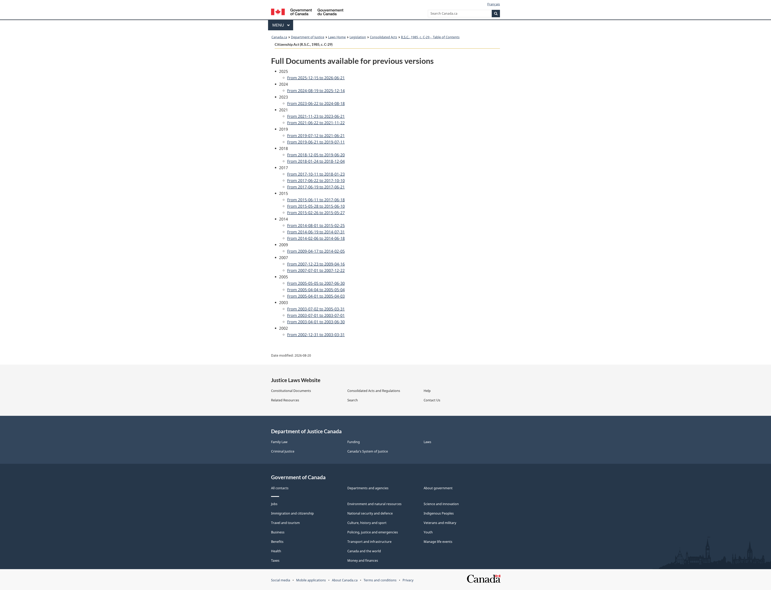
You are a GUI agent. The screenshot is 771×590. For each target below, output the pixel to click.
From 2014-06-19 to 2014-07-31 (316, 232)
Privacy (408, 580)
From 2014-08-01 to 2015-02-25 (316, 225)
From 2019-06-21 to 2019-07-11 (316, 142)
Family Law (279, 442)
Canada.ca (279, 37)
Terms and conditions (380, 580)
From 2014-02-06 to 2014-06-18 (316, 238)
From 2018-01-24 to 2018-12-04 (316, 161)
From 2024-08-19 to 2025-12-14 (316, 90)
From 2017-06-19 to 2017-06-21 (316, 187)
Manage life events (438, 541)
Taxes (275, 560)
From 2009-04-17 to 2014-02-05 (316, 251)
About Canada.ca (345, 580)
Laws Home (337, 37)
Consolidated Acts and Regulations (373, 391)
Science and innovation (441, 504)
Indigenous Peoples (439, 513)
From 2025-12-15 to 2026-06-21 (316, 77)
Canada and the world (364, 551)
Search (352, 400)
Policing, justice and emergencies (372, 532)
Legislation (358, 37)
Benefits (277, 541)
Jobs (274, 504)
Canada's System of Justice (367, 451)
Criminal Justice (282, 451)
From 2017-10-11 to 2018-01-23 (316, 174)
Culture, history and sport (367, 523)
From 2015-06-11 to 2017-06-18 (316, 199)
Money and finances (362, 560)
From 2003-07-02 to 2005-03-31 (316, 309)
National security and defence (370, 513)
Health (276, 551)
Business (278, 532)
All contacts (280, 488)
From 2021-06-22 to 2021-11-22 (316, 122)
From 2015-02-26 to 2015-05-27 (316, 212)
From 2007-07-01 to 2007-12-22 (316, 270)
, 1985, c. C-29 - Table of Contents (430, 37)
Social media (280, 580)
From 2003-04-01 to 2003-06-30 (316, 321)
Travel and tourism (285, 523)
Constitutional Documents (291, 391)
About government (438, 488)
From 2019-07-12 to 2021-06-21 (316, 135)
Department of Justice (307, 37)
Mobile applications (311, 580)
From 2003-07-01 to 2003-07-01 (316, 315)
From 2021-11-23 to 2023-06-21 (316, 116)
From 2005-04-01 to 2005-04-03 (316, 296)
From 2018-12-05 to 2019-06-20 (316, 155)
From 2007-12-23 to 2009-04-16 (316, 264)
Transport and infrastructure (369, 541)
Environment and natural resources (374, 504)
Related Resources (285, 400)
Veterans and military (440, 523)
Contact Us (432, 400)
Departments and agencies (368, 488)
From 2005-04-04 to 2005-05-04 (316, 289)
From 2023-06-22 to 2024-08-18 (316, 103)
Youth (428, 532)
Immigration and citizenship (292, 513)
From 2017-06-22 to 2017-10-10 (316, 180)
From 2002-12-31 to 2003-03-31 (316, 334)
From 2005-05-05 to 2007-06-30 (316, 283)
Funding (353, 442)
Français (493, 4)
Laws (427, 442)
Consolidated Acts (383, 37)
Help (427, 391)
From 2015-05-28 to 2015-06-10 (316, 206)
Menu (278, 25)
